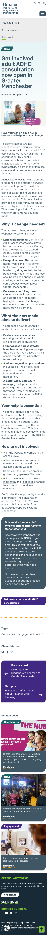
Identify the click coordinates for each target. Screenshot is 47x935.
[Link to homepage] (10, 9)
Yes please (10, 894)
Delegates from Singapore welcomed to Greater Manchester (25, 671)
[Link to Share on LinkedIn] (12, 652)
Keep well (7, 37)
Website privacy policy (11, 923)
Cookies (18, 925)
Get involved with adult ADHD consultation (21, 601)
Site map (28, 925)
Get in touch (9, 901)
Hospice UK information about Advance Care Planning (19, 692)
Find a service (9, 30)
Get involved (9, 634)
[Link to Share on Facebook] (7, 652)
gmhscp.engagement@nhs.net (22, 474)
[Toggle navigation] (42, 13)
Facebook (28, 481)
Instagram (9, 481)
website (18, 452)
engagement (26, 634)
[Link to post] (23, 735)
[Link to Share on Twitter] (2, 652)
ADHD (39, 634)
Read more (9, 767)
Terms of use (29, 923)
